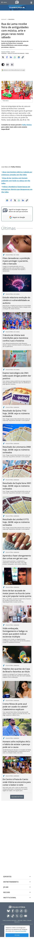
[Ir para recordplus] (8, 916)
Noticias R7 (4, 19)
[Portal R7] (17, 2)
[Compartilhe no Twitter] (3, 57)
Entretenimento (11, 882)
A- (12, 64)
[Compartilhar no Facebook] (7, 57)
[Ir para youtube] (25, 916)
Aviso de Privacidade (20, 931)
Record (6, 892)
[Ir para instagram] (17, 911)
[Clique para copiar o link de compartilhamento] (23, 57)
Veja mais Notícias (17, 797)
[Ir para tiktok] (13, 916)
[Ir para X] (17, 916)
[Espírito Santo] (17, 8)
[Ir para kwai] (21, 911)
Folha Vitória (11, 19)
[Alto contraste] (3, 64)
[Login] (31, 2)
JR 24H (5, 887)
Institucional (9, 897)
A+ (7, 64)
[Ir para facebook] (13, 911)
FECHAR (17, 935)
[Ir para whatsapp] (21, 916)
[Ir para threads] (25, 911)
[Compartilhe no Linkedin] (11, 57)
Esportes (7, 876)
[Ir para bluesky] (8, 911)
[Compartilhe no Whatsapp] (15, 57)
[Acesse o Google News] (19, 57)
